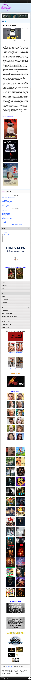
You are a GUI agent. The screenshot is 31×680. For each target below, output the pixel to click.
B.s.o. (5, 241)
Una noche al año (5, 198)
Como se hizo (6, 234)
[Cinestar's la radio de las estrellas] (15, 249)
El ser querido (4, 200)
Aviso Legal (4, 673)
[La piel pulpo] (15, 15)
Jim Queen (4, 222)
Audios (5, 232)
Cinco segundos (5, 221)
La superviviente (5, 204)
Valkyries (3, 219)
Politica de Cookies (19, 673)
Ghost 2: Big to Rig (5, 205)
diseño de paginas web (20, 671)
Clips (5, 236)
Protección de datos (11, 673)
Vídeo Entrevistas (7, 238)
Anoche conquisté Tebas (7, 202)
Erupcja (13, 202)
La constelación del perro (7, 201)
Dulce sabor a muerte (6, 214)
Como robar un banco (6, 215)
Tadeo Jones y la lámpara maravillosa (9, 197)
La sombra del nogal (6, 206)
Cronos (3, 211)
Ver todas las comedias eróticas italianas (15, 368)
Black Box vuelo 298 (6, 213)
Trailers (5, 239)
